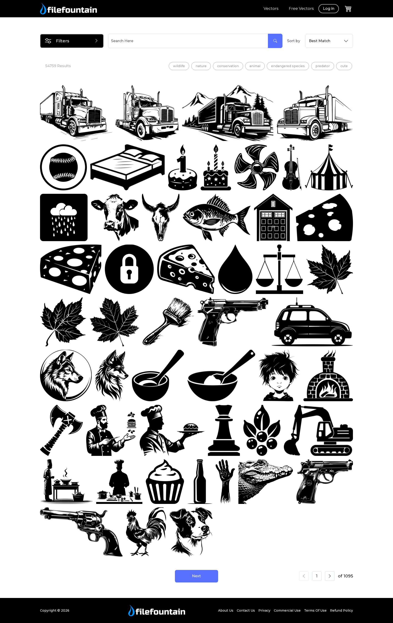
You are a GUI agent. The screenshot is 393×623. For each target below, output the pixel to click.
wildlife (179, 66)
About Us (225, 610)
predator (322, 66)
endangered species (288, 66)
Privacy (264, 610)
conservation (228, 66)
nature (201, 66)
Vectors (271, 8)
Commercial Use (287, 610)
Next (196, 576)
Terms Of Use (315, 610)
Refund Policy (341, 610)
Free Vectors (301, 8)
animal (254, 66)
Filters (62, 40)
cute (344, 66)
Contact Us (246, 610)
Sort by (293, 41)
